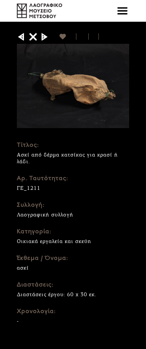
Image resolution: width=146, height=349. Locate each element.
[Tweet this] (94, 36)
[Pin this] (102, 36)
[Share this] (82, 36)
